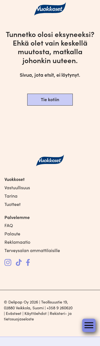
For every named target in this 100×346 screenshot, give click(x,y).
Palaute (12, 234)
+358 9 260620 (59, 307)
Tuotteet (12, 204)
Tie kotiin (50, 99)
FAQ (8, 225)
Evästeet (13, 313)
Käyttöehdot (35, 313)
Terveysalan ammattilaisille (32, 250)
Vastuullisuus (17, 187)
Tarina (11, 196)
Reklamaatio (17, 242)
